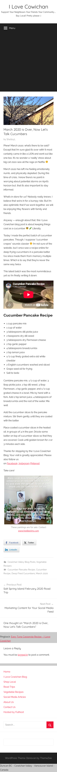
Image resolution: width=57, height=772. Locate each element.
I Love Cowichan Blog (15, 676)
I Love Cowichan (28, 6)
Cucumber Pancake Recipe (21, 569)
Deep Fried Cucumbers (23, 573)
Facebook (12, 463)
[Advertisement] (28, 63)
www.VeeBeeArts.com (28, 531)
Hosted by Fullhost (14, 712)
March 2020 (42, 573)
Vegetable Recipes (14, 692)
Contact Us (9, 707)
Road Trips (9, 686)
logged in (23, 654)
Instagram (24, 463)
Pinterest (35, 463)
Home (7, 671)
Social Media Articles (15, 697)
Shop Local (10, 681)
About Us (9, 702)
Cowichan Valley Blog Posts (21, 562)
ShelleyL (11, 139)
